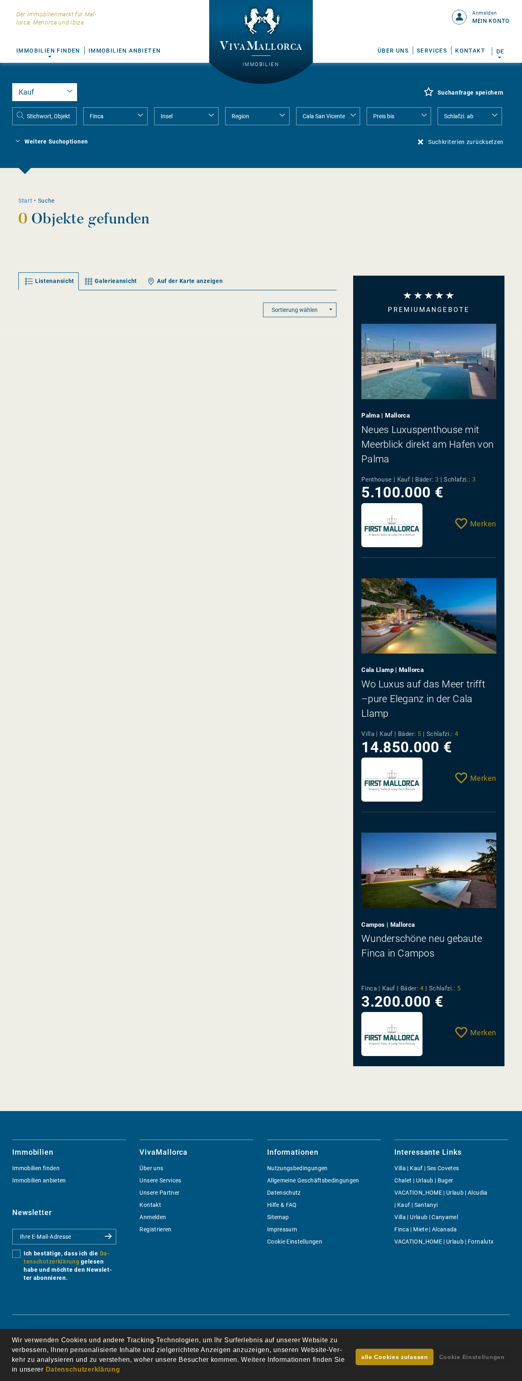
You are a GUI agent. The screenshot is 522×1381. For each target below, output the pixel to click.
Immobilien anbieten (124, 50)
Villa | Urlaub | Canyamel (426, 1217)
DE (500, 51)
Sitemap (278, 1217)
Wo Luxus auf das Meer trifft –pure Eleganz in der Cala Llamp (423, 698)
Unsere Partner (159, 1192)
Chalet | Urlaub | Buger (423, 1180)
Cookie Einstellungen (294, 1241)
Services (432, 50)
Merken (483, 523)
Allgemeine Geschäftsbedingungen (313, 1180)
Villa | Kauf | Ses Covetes (426, 1168)
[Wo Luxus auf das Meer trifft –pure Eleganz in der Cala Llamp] (428, 616)
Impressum (282, 1229)
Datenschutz (284, 1192)
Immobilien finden (48, 50)
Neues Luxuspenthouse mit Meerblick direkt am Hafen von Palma (427, 444)
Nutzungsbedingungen (297, 1168)
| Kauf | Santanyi (416, 1205)
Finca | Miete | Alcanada (425, 1229)
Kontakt (470, 50)
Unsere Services (160, 1180)
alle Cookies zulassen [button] (394, 1357)
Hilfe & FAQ (282, 1205)
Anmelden (152, 1217)
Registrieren (155, 1229)
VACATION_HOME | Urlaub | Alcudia (440, 1192)
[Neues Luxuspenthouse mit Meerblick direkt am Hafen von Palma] (428, 361)
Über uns (393, 50)
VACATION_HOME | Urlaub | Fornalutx (443, 1241)
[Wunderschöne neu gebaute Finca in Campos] (428, 870)
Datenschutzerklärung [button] (83, 1369)
